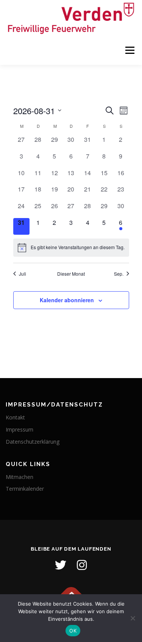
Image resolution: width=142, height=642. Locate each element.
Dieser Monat (71, 274)
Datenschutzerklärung (32, 441)
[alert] (71, 248)
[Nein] (132, 618)
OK (72, 631)
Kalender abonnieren (67, 300)
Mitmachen (19, 476)
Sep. (118, 274)
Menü (129, 50)
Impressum (19, 429)
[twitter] (60, 565)
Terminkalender (25, 488)
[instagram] (81, 565)
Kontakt (15, 417)
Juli (22, 274)
